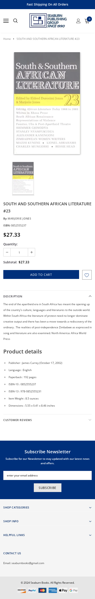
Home (7, 39)
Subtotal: (10, 262)
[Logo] (47, 19)
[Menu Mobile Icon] (6, 21)
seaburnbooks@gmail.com (27, 563)
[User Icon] (78, 21)
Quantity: (10, 244)
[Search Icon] (15, 21)
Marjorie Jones (19, 218)
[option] (47, 103)
